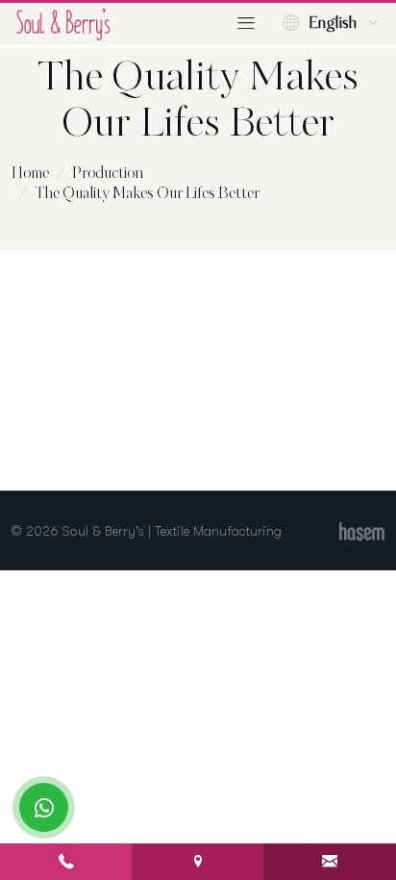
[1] (246, 24)
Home (30, 173)
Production (107, 173)
